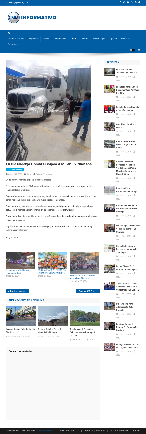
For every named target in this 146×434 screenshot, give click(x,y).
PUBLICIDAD (88, 431)
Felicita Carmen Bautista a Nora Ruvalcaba (127, 108)
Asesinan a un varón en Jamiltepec (19, 291)
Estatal (85, 38)
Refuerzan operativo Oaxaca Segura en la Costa (126, 144)
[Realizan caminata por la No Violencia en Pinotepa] (84, 263)
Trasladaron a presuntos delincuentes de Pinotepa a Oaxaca (82, 332)
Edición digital (99, 38)
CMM (29, 174)
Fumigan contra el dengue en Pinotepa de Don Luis (127, 327)
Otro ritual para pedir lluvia (126, 126)
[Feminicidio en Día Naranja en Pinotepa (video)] (20, 260)
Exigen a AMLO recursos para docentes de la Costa (89, 291)
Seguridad (33, 38)
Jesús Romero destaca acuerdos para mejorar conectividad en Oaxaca (127, 286)
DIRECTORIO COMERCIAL (70, 431)
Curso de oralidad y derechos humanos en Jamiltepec (127, 249)
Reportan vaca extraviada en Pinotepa (126, 190)
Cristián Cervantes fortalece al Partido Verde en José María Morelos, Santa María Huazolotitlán (126, 168)
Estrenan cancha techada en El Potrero (126, 71)
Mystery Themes (45, 431)
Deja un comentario (44, 174)
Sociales (12, 44)
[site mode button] (132, 50)
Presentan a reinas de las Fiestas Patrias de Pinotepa (126, 208)
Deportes (125, 38)
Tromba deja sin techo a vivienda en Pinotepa (49, 330)
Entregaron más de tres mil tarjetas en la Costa (127, 346)
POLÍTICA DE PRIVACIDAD (119, 431)
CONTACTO (100, 431)
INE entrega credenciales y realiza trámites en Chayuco (128, 229)
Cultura (74, 38)
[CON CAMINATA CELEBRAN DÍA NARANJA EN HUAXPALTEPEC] (52, 260)
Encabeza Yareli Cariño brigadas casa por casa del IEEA (127, 90)
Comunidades (60, 38)
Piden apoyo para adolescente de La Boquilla (124, 307)
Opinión (113, 38)
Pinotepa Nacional (16, 38)
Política (46, 38)
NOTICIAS (136, 431)
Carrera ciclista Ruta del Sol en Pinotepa (20, 330)
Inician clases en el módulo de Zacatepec (126, 268)
